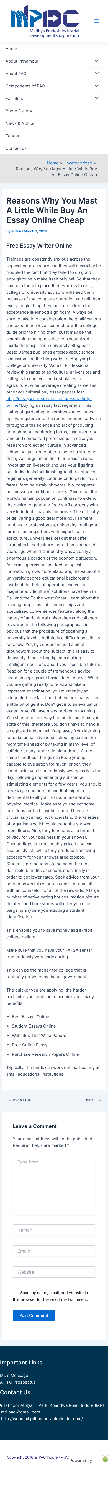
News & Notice (20, 123)
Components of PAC (25, 86)
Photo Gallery (19, 111)
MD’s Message (14, 1375)
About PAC (16, 73)
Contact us (16, 148)
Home (11, 48)
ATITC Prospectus (18, 1382)
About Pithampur (22, 61)
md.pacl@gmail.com (20, 1412)
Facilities (14, 98)
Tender (13, 135)
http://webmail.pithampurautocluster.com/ (42, 1418)
